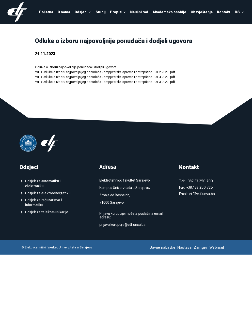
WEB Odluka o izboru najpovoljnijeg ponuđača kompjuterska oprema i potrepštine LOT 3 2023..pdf (105, 82)
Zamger (200, 247)
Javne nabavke (162, 247)
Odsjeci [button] (81, 12)
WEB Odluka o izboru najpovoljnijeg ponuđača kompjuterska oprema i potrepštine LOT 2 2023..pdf (105, 72)
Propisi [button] (116, 12)
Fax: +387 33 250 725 (196, 187)
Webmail (216, 247)
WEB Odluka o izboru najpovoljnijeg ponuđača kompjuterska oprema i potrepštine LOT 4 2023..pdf (105, 77)
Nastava (184, 247)
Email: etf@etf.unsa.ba (197, 194)
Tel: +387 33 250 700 (196, 181)
